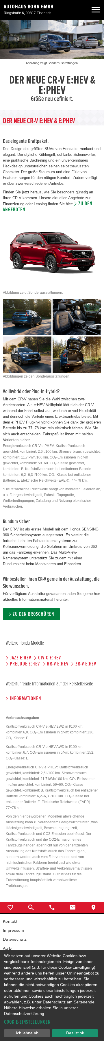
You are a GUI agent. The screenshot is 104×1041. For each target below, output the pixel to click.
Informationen (25, 698)
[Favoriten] (10, 907)
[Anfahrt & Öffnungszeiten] (93, 907)
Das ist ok (75, 1033)
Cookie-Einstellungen (27, 1022)
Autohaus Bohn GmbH (29, 7)
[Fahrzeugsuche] (31, 907)
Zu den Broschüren (33, 614)
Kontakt (10, 921)
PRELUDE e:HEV (25, 664)
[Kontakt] (72, 907)
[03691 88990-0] (52, 907)
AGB (7, 948)
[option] (52, 65)
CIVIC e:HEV (49, 658)
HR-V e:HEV (57, 664)
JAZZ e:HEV (20, 658)
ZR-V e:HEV (85, 664)
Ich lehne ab (27, 1033)
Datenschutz (15, 939)
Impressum (13, 930)
